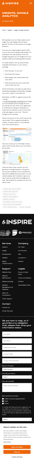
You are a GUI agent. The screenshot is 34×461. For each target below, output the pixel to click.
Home (4, 30)
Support (5, 247)
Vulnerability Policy (24, 285)
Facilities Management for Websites (7, 287)
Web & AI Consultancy (6, 294)
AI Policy (21, 281)
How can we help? (8, 381)
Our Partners (22, 251)
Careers (20, 261)
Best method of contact (10, 396)
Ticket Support (7, 299)
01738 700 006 (7, 311)
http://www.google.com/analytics (15, 101)
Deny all (17, 452)
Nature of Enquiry (8, 366)
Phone (6, 403)
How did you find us (8, 373)
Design (4, 251)
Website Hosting (7, 281)
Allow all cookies (17, 447)
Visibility (5, 258)
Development (6, 254)
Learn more (7, 442)
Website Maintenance (6, 277)
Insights (10, 30)
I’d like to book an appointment (14, 399)
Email (6, 401)
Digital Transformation (7, 262)
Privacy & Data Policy (23, 273)
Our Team (21, 247)
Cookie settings (17, 457)
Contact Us (6, 307)
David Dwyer (8, 21)
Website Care (6, 272)
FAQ (19, 254)
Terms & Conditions (24, 278)
